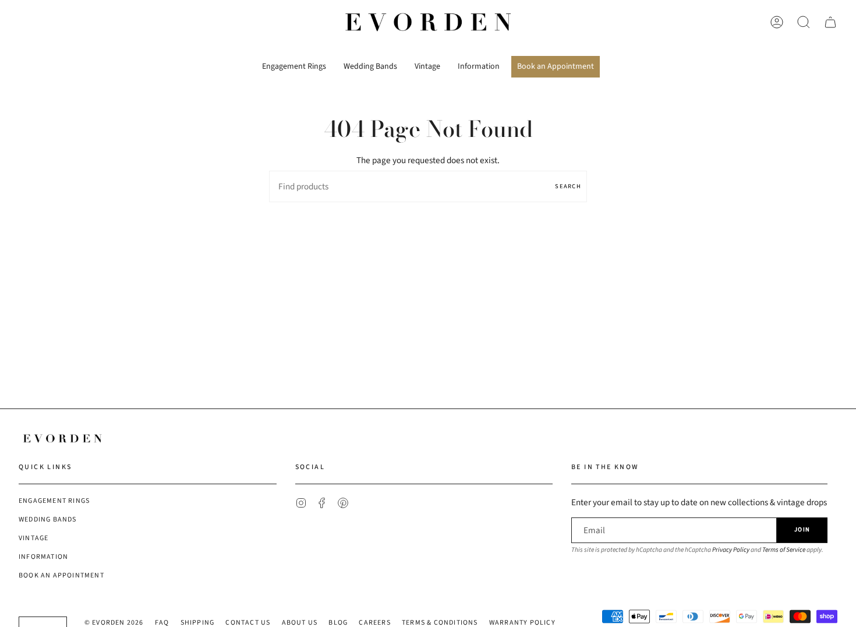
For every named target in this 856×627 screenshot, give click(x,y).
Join (802, 529)
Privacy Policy (730, 550)
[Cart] (830, 22)
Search (568, 186)
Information (43, 557)
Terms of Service (783, 550)
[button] (294, 62)
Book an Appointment (61, 575)
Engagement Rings (54, 501)
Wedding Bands (48, 519)
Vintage (33, 538)
